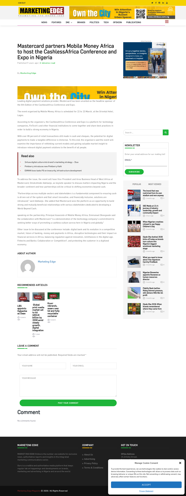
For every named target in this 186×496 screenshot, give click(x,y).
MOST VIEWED (154, 184)
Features (56, 22)
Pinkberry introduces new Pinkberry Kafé (43, 166)
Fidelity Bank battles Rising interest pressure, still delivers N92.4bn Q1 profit (153, 291)
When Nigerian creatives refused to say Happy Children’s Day (153, 224)
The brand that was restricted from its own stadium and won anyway (153, 193)
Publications (133, 22)
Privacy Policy (91, 463)
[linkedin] (163, 3)
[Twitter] (152, 3)
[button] (180, 462)
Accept (146, 485)
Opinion (117, 22)
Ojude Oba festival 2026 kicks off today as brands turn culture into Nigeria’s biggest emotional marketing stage (153, 243)
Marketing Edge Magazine (29, 490)
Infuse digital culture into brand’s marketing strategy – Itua (51, 162)
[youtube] (167, 3)
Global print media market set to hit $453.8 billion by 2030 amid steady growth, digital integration (38, 317)
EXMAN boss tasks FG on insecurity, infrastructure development (53, 170)
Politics (94, 22)
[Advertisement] (145, 104)
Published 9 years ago (27, 63)
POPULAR (137, 184)
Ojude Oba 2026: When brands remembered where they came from (152, 306)
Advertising (89, 459)
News (44, 22)
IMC (68, 22)
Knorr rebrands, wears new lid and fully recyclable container (54, 309)
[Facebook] (155, 3)
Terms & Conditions (93, 467)
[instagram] (159, 3)
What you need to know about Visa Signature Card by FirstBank (152, 259)
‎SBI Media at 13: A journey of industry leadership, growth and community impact (152, 209)
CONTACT (22, 3)
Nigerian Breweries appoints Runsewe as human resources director (151, 275)
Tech (106, 22)
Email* (128, 160)
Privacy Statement (146, 491)
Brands (81, 22)
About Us (88, 454)
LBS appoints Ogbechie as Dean (22, 310)
